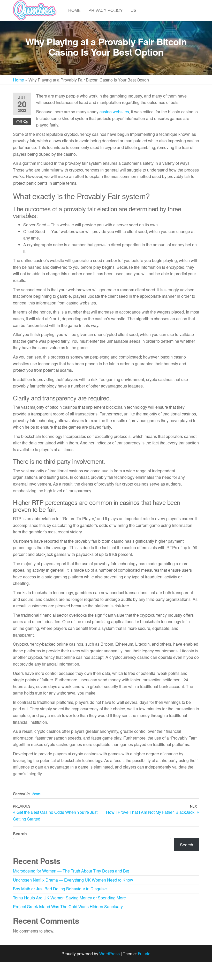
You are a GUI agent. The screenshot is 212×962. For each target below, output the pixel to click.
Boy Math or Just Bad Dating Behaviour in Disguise (60, 889)
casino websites (114, 112)
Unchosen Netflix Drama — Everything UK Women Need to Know (73, 880)
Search (20, 834)
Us (134, 10)
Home (74, 10)
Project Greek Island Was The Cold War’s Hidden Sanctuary (68, 906)
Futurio (144, 954)
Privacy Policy (105, 10)
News (36, 793)
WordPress (109, 954)
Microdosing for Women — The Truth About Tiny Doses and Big (71, 871)
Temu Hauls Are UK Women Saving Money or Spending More (69, 898)
